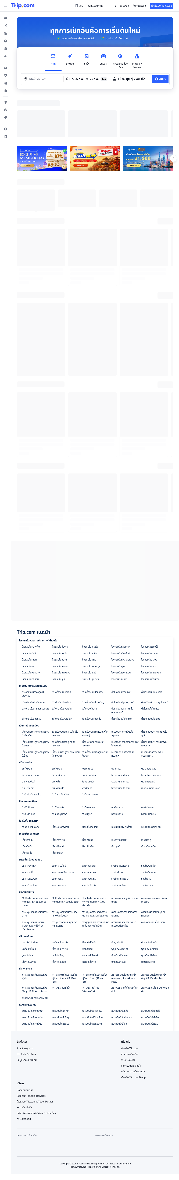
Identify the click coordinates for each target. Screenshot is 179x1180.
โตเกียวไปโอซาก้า (60, 896)
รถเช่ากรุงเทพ (29, 820)
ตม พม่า (56, 736)
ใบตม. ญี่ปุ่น (88, 723)
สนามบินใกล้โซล (119, 978)
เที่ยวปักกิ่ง (27, 800)
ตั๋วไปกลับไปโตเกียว (150, 663)
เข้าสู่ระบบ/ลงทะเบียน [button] (161, 5)
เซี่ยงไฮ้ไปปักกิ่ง (89, 896)
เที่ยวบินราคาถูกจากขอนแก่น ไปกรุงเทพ (66, 708)
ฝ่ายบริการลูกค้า (25, 1003)
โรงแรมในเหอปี (89, 627)
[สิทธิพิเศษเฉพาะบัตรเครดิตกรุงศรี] (148, 112)
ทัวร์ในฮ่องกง (88, 762)
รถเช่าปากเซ (147, 839)
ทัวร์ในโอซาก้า (148, 762)
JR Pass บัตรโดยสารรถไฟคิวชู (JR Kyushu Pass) (153, 931)
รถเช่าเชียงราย (148, 826)
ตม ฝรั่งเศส (28, 742)
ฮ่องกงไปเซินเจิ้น (149, 896)
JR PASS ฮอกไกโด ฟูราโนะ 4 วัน (124, 944)
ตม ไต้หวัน (57, 723)
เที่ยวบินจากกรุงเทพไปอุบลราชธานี (152, 708)
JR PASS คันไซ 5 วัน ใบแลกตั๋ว (155, 944)
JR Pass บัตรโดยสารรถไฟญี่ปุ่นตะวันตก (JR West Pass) (94, 933)
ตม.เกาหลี (116, 723)
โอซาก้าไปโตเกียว (30, 896)
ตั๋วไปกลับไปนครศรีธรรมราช (35, 663)
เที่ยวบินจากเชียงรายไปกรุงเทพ (122, 708)
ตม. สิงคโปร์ (58, 742)
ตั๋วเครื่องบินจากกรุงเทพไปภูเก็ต (154, 688)
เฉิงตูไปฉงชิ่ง (117, 896)
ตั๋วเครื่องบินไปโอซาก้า (122, 673)
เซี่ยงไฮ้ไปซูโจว (148, 916)
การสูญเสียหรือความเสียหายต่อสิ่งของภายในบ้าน (95, 878)
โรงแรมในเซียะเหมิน (121, 627)
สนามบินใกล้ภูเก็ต (119, 965)
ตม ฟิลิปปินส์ (28, 736)
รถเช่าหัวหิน (57, 833)
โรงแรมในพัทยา (89, 614)
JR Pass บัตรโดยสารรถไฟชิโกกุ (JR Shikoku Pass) (34, 944)
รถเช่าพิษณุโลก (148, 820)
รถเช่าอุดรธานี (89, 820)
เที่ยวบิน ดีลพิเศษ (60, 781)
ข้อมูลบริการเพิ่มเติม (27, 1014)
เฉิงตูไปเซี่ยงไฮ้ (89, 916)
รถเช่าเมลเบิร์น (118, 839)
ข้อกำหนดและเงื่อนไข (131, 1020)
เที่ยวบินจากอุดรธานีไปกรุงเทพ (92, 698)
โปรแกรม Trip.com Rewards (31, 1050)
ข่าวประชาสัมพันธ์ (129, 1008)
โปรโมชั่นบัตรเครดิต (151, 781)
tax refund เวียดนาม (151, 729)
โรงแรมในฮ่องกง (60, 601)
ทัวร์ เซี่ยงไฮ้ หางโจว (31, 749)
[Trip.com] (22, 6)
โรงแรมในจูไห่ (58, 633)
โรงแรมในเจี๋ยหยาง (150, 633)
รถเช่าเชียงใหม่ (59, 820)
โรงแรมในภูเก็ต (118, 620)
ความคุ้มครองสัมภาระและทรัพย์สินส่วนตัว (64, 868)
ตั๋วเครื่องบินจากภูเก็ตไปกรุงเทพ (63, 698)
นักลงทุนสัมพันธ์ (25, 1044)
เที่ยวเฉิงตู (146, 794)
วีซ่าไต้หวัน (27, 723)
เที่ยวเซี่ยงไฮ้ (58, 800)
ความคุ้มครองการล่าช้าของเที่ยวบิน (154, 854)
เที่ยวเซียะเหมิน (148, 800)
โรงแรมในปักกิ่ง (29, 607)
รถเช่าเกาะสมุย (59, 839)
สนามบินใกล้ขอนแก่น (32, 971)
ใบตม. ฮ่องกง (58, 729)
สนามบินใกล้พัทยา (61, 965)
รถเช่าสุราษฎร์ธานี (120, 820)
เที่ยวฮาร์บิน (27, 794)
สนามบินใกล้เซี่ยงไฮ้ (150, 965)
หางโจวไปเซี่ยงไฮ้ (90, 909)
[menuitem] (5, 17)
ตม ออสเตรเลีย (148, 723)
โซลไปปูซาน (87, 903)
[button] (5, 6)
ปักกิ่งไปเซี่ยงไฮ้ (29, 903)
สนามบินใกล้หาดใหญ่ (32, 978)
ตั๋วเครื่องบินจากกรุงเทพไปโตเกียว (95, 708)
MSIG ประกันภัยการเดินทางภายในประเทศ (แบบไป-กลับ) (66, 854)
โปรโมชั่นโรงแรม (90, 781)
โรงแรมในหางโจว (149, 607)
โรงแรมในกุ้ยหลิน (30, 633)
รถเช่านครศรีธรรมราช (63, 826)
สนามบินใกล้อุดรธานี (92, 978)
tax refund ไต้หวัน (120, 742)
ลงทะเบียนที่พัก (24, 1061)
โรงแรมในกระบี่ (148, 620)
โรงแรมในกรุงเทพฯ (120, 601)
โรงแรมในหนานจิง (31, 627)
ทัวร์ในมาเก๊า (58, 762)
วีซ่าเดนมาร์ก (88, 736)
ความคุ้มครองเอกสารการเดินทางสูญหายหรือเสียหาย (95, 868)
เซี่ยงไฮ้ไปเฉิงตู (59, 916)
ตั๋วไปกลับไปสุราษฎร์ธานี (122, 656)
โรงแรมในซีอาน (59, 614)
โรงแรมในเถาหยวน (61, 627)
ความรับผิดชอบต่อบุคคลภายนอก (153, 868)
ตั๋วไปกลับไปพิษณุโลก (62, 673)
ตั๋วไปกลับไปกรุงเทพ (121, 646)
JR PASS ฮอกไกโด (61, 942)
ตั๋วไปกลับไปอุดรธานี (31, 673)
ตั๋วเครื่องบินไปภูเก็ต (61, 646)
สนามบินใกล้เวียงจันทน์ (93, 971)
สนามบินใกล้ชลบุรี (60, 978)
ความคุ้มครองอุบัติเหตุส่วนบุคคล (124, 854)
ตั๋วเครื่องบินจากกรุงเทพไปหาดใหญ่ (95, 688)
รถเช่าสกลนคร (89, 826)
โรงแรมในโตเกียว (60, 607)
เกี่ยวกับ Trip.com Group (133, 1031)
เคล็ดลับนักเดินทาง (150, 742)
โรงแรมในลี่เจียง (149, 614)
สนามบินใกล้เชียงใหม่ (92, 965)
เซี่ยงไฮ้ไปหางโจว (60, 903)
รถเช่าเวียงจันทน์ (30, 839)
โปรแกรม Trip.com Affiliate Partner (35, 1056)
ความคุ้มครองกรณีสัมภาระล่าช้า (35, 868)
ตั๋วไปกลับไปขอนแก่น (62, 663)
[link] (79, 6)
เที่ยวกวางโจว (58, 794)
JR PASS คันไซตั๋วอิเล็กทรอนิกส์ (90, 944)
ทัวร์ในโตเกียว (28, 768)
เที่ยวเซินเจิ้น (88, 800)
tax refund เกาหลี (120, 736)
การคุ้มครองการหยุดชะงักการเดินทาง (64, 878)
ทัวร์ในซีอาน (117, 768)
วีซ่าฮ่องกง (87, 742)
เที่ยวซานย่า (57, 807)
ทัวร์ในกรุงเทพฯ (59, 768)
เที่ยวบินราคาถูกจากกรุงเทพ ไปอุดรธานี (35, 698)
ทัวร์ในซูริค (87, 768)
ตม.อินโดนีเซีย (89, 729)
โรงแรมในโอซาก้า (60, 620)
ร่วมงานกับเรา (128, 1014)
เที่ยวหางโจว (88, 794)
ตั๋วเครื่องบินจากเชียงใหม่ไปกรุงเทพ (65, 688)
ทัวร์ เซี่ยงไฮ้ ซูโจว (60, 749)
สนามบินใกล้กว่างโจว (121, 971)
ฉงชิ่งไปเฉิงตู (58, 909)
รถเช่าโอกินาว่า (89, 839)
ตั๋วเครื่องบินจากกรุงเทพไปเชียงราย (154, 698)
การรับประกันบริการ (26, 1008)
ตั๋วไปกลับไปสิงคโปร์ (61, 656)
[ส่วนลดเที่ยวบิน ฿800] (42, 112)
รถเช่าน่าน (146, 833)
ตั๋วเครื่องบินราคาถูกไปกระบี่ (154, 656)
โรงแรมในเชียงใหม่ (120, 607)
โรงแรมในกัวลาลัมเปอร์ (122, 614)
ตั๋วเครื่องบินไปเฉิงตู (150, 673)
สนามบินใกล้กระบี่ (149, 978)
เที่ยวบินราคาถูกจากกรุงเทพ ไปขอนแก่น (125, 698)
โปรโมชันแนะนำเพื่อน (121, 781)
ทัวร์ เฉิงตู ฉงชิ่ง (90, 749)
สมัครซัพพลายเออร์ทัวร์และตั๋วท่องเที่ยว (36, 1067)
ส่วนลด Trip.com (30, 781)
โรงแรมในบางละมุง (91, 620)
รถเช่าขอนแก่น (89, 833)
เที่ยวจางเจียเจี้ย (119, 794)
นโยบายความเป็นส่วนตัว (133, 1026)
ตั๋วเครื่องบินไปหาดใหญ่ (93, 656)
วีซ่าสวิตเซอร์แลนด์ (31, 729)
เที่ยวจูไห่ (115, 800)
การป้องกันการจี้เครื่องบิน (153, 876)
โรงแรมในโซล (28, 620)
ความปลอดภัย (24, 1073)
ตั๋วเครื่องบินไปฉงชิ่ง (91, 673)
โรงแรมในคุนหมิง (90, 633)
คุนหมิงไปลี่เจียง (149, 909)
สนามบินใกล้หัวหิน (150, 971)
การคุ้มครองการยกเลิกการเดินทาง (124, 868)
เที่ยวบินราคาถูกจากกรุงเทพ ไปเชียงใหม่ (35, 688)
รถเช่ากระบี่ (27, 826)
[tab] (53, 60)
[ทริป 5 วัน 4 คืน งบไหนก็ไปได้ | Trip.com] (95, 112)
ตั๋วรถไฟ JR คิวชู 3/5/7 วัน (35, 952)
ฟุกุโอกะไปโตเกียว (149, 903)
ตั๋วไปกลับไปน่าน (89, 663)
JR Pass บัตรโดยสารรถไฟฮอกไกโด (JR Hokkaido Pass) (124, 933)
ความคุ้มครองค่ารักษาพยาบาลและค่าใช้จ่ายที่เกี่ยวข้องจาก (33, 880)
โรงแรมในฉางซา (119, 633)
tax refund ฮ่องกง (120, 729)
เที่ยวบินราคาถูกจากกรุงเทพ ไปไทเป (35, 708)
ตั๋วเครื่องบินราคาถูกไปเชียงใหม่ (33, 648)
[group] (76, 38)
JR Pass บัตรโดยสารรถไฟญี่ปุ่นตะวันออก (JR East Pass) (64, 933)
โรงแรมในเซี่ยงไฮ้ (149, 601)
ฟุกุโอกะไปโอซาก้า (119, 903)
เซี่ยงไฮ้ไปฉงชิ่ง (29, 916)
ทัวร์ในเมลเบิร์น (148, 768)
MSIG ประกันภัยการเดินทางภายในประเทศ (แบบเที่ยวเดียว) (35, 856)
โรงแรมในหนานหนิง (151, 627)
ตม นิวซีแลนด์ (148, 736)
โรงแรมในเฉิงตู (29, 614)
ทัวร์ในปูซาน (117, 762)
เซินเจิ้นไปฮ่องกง (119, 909)
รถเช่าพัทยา (117, 826)
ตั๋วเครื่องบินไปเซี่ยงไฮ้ (151, 646)
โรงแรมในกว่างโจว (31, 601)
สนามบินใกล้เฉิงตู (60, 971)
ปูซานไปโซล (27, 909)
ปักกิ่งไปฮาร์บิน (118, 916)
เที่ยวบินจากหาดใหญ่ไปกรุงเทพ (122, 688)
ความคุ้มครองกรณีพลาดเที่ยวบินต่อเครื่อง (123, 878)
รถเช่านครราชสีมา (120, 833)
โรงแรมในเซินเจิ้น (90, 601)
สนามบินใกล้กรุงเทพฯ (32, 965)
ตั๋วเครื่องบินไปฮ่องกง (92, 646)
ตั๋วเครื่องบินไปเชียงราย (33, 656)
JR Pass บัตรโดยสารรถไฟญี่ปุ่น (34, 931)
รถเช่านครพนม (29, 833)
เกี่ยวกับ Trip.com (129, 1003)
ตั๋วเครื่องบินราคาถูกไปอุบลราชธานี (122, 665)
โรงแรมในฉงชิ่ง (89, 607)
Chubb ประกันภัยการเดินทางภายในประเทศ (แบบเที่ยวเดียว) (94, 856)
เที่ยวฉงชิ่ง (27, 807)
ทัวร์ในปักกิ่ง (28, 762)
